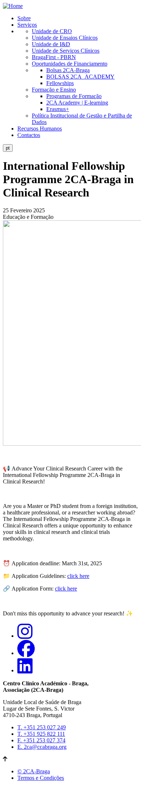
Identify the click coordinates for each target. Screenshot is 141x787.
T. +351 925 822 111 (41, 734)
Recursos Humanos (39, 128)
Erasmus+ (57, 109)
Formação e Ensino (54, 90)
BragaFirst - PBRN (54, 57)
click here (78, 576)
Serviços (27, 25)
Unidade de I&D (51, 44)
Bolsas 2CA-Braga (68, 70)
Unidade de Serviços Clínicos (65, 51)
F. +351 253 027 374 (41, 740)
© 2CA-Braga (33, 771)
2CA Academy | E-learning (77, 103)
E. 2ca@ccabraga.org (42, 747)
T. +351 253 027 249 (41, 727)
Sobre (24, 18)
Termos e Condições (40, 778)
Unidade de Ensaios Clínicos (65, 38)
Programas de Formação (74, 96)
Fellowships (60, 83)
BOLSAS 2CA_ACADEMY (80, 77)
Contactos (28, 135)
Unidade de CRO (52, 31)
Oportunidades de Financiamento (69, 64)
